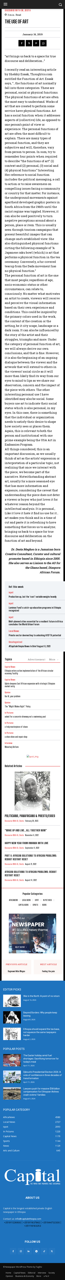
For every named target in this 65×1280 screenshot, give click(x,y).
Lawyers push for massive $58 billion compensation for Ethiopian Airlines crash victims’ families (41, 1091)
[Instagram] (21, 1251)
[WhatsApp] (43, 43)
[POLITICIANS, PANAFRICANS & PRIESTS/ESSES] (32, 791)
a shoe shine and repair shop (16, 736)
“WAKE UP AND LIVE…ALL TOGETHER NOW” (26, 830)
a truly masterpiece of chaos (16, 726)
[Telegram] (36, 1251)
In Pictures (9, 713)
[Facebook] (21, 43)
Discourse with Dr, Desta (18, 10)
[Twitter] (29, 43)
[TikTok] (44, 1251)
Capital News (10, 667)
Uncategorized (15, 642)
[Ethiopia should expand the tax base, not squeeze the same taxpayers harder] (12, 1034)
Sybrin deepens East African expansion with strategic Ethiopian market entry (30, 685)
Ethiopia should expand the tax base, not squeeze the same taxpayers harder (41, 1032)
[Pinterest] (36, 43)
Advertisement (36, 659)
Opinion (7, 692)
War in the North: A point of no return (41, 996)
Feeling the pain (48, 971)
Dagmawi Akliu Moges (16, 971)
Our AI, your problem (12, 696)
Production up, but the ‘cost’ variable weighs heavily (32, 596)
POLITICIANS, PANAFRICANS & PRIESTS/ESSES (30, 816)
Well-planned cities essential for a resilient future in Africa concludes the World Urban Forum (36, 623)
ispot (11, 592)
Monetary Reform (12, 747)
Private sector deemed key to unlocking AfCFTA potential (35, 635)
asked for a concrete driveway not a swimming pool (25, 716)
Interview (8, 743)
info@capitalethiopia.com (28, 1218)
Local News (14, 631)
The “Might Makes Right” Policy (18, 706)
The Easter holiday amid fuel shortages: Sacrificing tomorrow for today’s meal (41, 1058)
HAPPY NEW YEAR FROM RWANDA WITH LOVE (26, 843)
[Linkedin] (29, 1251)
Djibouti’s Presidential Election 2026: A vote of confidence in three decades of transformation (42, 1075)
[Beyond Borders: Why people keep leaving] (12, 1017)
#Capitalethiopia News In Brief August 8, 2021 (29, 646)
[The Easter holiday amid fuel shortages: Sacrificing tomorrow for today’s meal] (12, 1060)
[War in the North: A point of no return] (12, 1001)
